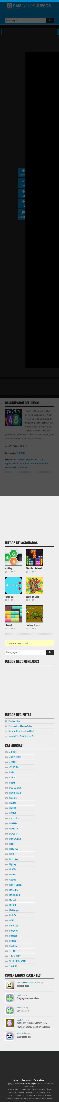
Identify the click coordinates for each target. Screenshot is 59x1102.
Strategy (13, 946)
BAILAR (12, 772)
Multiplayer (14, 910)
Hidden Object (15, 884)
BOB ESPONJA (15, 787)
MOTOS (12, 905)
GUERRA (12, 879)
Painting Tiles (14, 721)
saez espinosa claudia (25, 982)
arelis (19, 1033)
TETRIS (12, 951)
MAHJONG (13, 889)
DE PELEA (13, 823)
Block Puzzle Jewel (34, 568)
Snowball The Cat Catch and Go (21, 736)
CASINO (12, 808)
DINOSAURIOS (15, 838)
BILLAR (12, 782)
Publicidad (39, 1080)
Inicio (15, 1080)
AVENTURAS (14, 767)
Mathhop (8, 568)
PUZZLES (13, 935)
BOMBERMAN (15, 792)
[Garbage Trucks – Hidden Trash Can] (34, 614)
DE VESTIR (13, 828)
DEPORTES (14, 833)
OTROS (12, 920)
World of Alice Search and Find (21, 731)
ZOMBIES (13, 966)
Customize (14, 818)
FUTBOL (12, 874)
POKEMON (13, 930)
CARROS (13, 797)
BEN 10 (12, 777)
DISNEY (12, 843)
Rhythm (12, 940)
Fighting (12, 864)
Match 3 (12, 900)
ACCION (12, 752)
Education (13, 859)
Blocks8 (8, 625)
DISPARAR (13, 849)
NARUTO (13, 915)
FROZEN (12, 869)
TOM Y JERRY (14, 956)
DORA (11, 854)
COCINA (12, 813)
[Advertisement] (29, 508)
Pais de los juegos (28, 1083)
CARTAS (12, 803)
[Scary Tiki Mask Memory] (34, 585)
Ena (18, 994)
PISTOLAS (13, 925)
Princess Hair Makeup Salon (20, 726)
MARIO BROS (14, 894)
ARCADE (12, 762)
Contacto (26, 1080)
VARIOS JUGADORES (17, 961)
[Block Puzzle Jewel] (34, 557)
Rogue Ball (9, 596)
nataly (19, 1020)
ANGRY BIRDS (15, 757)
